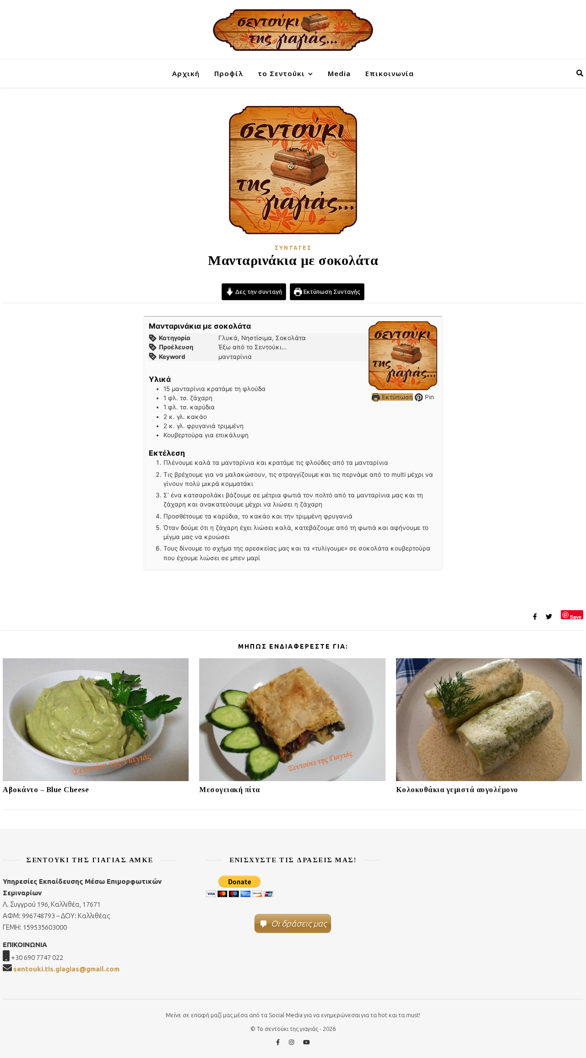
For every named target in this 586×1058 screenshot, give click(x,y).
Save (575, 616)
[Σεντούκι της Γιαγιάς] (293, 30)
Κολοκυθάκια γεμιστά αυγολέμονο (457, 790)
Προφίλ (228, 73)
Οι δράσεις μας (298, 923)
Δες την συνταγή (258, 291)
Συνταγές (293, 248)
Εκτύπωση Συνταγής (331, 291)
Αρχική (186, 73)
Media (339, 73)
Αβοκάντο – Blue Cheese (46, 790)
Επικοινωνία (389, 73)
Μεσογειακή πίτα (229, 790)
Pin (428, 397)
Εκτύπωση (396, 397)
